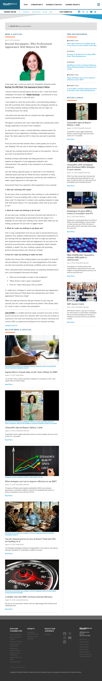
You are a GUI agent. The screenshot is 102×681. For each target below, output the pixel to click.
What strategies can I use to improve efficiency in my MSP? (31, 481)
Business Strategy (54, 5)
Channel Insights (72, 5)
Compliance (26, 12)
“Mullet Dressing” (33, 94)
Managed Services (42, 366)
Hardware (44, 422)
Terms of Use (84, 644)
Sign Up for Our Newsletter (15, 654)
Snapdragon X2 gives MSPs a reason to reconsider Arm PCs (80, 212)
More (50, 12)
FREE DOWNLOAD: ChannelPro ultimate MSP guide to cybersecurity (80, 257)
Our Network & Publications (15, 645)
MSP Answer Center (36, 477)
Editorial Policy (85, 652)
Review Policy (84, 642)
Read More (9, 384)
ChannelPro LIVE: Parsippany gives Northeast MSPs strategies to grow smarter (81, 167)
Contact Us (83, 639)
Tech (26, 5)
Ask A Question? (15, 662)
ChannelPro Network (22, 431)
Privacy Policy (84, 647)
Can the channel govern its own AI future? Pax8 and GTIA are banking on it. (30, 540)
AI (19, 12)
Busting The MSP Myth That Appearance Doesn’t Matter (27, 87)
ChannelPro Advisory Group (15, 649)
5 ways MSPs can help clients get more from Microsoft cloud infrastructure (82, 89)
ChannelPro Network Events (32, 633)
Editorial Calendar (16, 641)
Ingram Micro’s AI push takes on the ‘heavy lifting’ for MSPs (31, 372)
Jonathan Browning (22, 600)
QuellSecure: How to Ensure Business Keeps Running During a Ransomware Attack (81, 67)
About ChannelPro (16, 634)
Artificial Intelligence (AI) (14, 366)
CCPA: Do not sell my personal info (86, 655)
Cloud (38, 422)
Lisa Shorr (17, 40)
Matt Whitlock (80, 217)
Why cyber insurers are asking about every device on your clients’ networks (81, 44)
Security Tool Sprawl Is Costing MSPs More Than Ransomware (81, 55)
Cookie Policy (84, 649)
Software (53, 423)
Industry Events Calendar (32, 638)
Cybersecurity (37, 5)
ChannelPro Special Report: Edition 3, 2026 (23, 427)
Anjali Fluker (20, 375)
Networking (27, 423)
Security (26, 368)
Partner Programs (16, 368)
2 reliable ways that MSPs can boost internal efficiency (28, 597)
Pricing (45, 12)
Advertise (48, 634)
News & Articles (13, 34)
